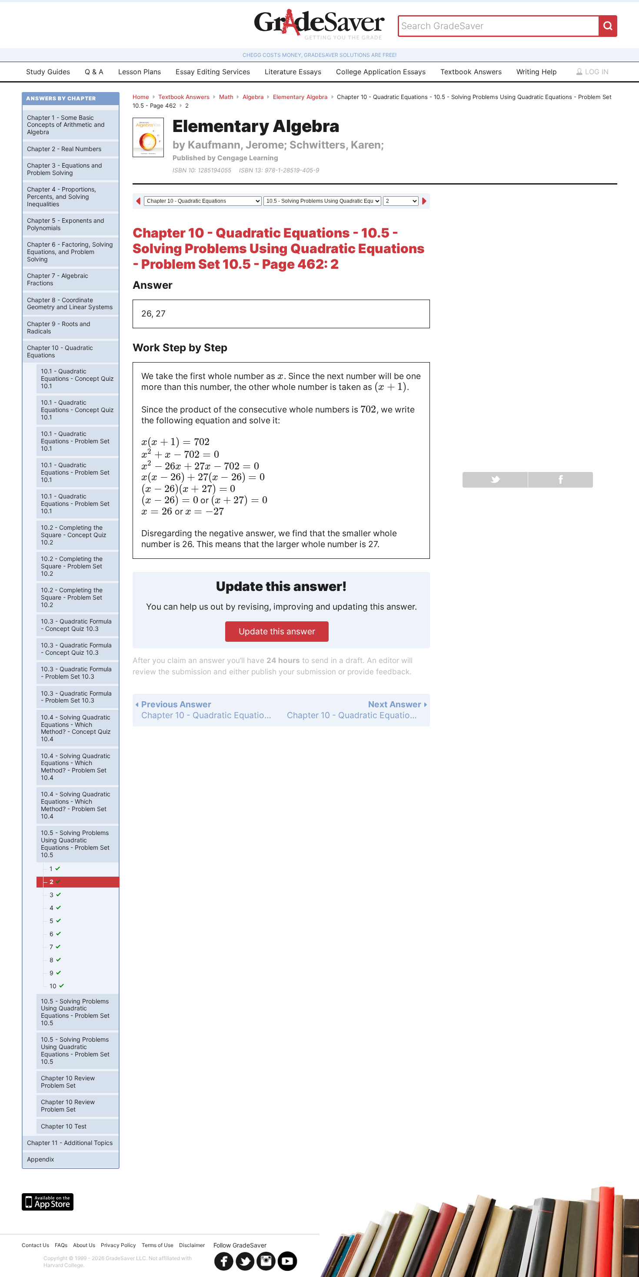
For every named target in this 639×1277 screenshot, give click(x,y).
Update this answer (277, 631)
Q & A (94, 71)
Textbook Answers (471, 71)
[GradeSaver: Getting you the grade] (319, 25)
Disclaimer (192, 1245)
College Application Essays (381, 71)
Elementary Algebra (300, 96)
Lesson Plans (139, 71)
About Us (84, 1245)
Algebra (253, 96)
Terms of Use (157, 1245)
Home (141, 96)
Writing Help (536, 71)
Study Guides (48, 71)
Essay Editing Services (213, 71)
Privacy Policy (118, 1245)
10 (54, 986)
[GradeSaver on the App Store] (47, 1202)
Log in (596, 71)
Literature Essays (293, 71)
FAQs (61, 1245)
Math (226, 96)
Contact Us (35, 1245)
